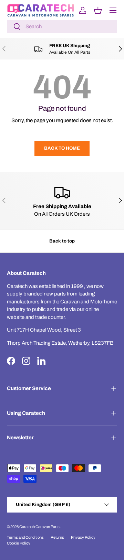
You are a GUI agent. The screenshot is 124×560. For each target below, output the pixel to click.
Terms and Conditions (25, 537)
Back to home (62, 148)
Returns (57, 537)
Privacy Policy (83, 537)
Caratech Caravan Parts (39, 527)
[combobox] (62, 26)
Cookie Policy (18, 543)
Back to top (62, 241)
